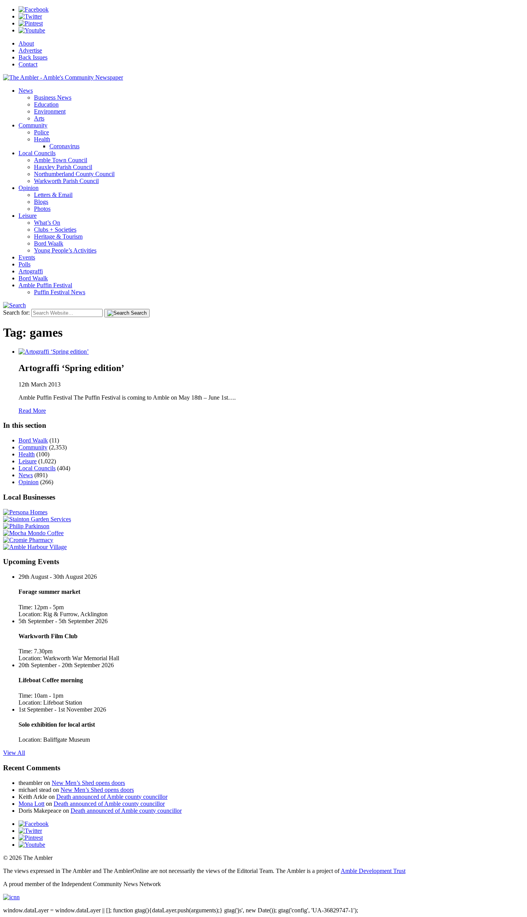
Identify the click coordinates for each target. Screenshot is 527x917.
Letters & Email (53, 195)
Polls (24, 264)
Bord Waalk (48, 243)
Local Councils (37, 153)
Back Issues (33, 57)
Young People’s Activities (65, 250)
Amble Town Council (60, 160)
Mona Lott (31, 803)
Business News (52, 97)
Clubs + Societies (55, 229)
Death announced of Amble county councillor (111, 796)
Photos (42, 208)
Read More (32, 410)
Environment (50, 111)
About (26, 43)
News (26, 90)
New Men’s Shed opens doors (88, 783)
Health (42, 139)
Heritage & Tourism (58, 236)
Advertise (30, 50)
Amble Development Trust (373, 871)
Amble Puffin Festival (45, 285)
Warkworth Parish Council (66, 181)
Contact (28, 64)
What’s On (47, 222)
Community (33, 125)
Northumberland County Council (74, 174)
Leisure (28, 215)
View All (14, 752)
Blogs (41, 201)
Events (27, 257)
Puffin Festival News (59, 292)
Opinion (29, 188)
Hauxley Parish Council (63, 167)
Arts (39, 118)
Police (41, 132)
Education (46, 104)
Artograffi (31, 271)
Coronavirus (64, 146)
